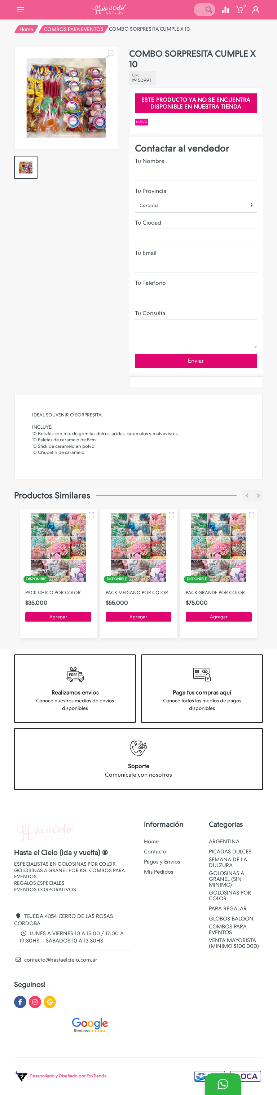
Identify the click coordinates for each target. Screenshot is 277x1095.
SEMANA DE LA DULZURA (228, 862)
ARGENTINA (224, 841)
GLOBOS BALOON (231, 919)
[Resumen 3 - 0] (91, 514)
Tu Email (146, 253)
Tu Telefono (150, 282)
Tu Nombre (149, 161)
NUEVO (142, 122)
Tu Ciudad (148, 222)
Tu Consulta (150, 313)
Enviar (196, 360)
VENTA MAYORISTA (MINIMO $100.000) (234, 943)
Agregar (58, 616)
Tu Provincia (150, 190)
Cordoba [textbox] (149, 205)
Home (26, 29)
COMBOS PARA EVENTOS (74, 29)
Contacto (155, 852)
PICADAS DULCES (230, 852)
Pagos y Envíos (162, 862)
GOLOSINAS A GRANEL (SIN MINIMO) (226, 879)
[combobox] (196, 205)
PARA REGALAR (228, 908)
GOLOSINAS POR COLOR (230, 895)
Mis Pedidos (158, 872)
